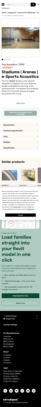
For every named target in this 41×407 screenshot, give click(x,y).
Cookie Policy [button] (17, 207)
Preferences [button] (30, 209)
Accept (20, 215)
